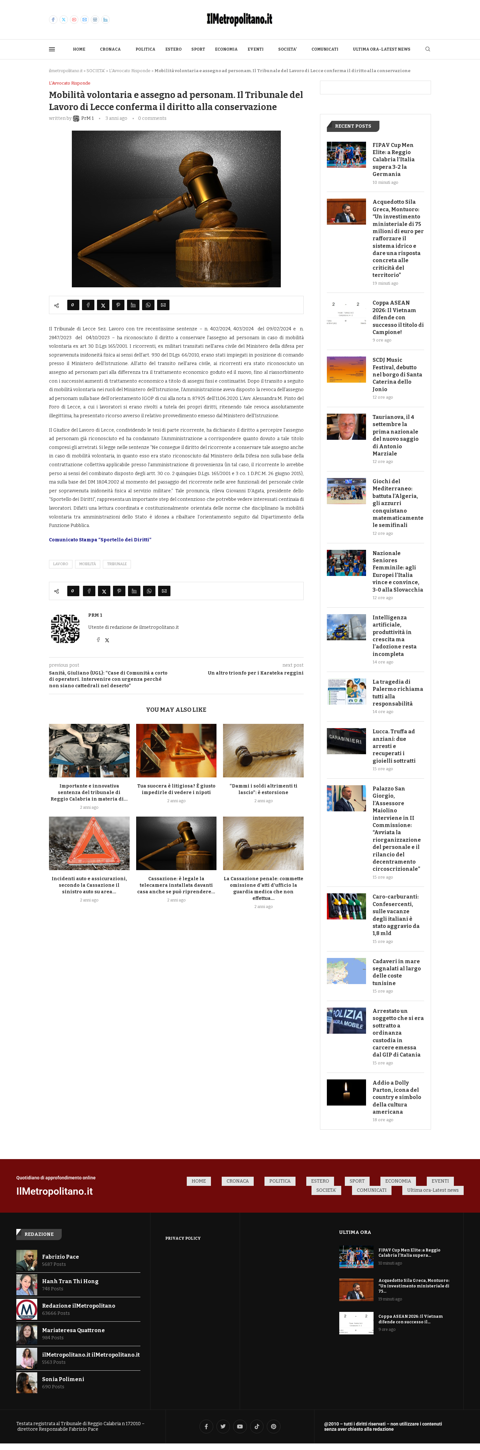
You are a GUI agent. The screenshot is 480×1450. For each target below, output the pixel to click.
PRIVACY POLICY (183, 1238)
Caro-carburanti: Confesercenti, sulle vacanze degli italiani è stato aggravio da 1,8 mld (396, 915)
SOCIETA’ (287, 49)
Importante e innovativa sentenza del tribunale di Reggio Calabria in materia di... (89, 792)
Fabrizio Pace (60, 1257)
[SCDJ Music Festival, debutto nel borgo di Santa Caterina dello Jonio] (346, 370)
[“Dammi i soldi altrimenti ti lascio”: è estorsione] (263, 750)
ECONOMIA (226, 49)
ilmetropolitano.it (66, 70)
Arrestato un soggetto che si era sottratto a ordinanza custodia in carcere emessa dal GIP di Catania (398, 1033)
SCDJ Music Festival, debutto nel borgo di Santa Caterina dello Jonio (397, 374)
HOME (79, 49)
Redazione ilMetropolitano (78, 1306)
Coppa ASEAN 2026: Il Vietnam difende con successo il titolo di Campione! (398, 317)
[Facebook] (53, 19)
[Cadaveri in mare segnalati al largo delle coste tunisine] (346, 971)
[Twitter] (63, 19)
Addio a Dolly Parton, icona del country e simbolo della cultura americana (397, 1097)
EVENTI (256, 49)
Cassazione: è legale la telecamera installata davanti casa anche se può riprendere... (176, 885)
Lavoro (60, 564)
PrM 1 (95, 615)
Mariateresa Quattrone (73, 1330)
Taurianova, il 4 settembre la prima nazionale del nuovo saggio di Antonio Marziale (396, 435)
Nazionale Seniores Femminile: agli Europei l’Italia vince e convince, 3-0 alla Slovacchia (398, 571)
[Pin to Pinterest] (118, 305)
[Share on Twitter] (103, 305)
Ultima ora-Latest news (381, 49)
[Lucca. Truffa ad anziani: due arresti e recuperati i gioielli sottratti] (346, 741)
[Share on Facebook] (88, 305)
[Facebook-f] (206, 1426)
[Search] (427, 49)
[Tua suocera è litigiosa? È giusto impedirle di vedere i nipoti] (176, 750)
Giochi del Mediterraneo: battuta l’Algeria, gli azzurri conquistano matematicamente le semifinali (398, 503)
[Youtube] (74, 19)
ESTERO (173, 49)
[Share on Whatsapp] (148, 305)
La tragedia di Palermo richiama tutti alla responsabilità (398, 693)
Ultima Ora (355, 1232)
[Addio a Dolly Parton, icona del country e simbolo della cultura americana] (346, 1092)
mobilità (87, 564)
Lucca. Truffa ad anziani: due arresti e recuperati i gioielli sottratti (394, 746)
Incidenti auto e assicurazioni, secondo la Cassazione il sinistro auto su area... (89, 885)
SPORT (198, 49)
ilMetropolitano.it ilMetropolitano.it (91, 1355)
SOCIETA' (96, 70)
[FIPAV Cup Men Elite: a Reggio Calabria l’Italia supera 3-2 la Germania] (346, 155)
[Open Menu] (52, 49)
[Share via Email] (163, 305)
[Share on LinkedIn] (133, 305)
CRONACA (110, 49)
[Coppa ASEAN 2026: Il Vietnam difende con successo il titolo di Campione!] (346, 312)
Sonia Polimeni (63, 1379)
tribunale (117, 564)
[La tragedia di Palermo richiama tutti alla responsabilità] (346, 691)
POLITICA (145, 49)
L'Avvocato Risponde (130, 70)
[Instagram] (95, 19)
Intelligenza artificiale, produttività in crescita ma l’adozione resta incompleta (395, 635)
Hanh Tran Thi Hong (70, 1281)
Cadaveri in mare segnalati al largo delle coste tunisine (397, 972)
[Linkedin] (105, 19)
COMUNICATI (325, 49)
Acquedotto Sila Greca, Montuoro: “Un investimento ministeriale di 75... (413, 1286)
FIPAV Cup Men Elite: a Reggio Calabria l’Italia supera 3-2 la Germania (394, 160)
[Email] (84, 19)
